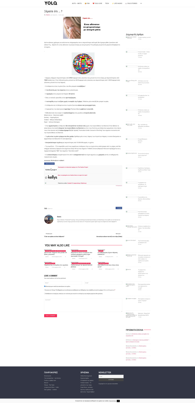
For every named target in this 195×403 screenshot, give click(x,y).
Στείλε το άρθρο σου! (50, 380)
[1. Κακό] (44, 160)
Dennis (48, 15)
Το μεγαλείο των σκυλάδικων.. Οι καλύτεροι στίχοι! (142, 184)
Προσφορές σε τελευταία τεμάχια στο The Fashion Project (73, 167)
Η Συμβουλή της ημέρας (87, 380)
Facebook (119, 208)
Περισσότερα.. (112, 401)
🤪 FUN (87, 3)
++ (141, 3)
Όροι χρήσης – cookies (50, 389)
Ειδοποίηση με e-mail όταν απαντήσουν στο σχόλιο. (57, 286)
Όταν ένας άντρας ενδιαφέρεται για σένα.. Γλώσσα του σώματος (144, 213)
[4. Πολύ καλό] (48, 160)
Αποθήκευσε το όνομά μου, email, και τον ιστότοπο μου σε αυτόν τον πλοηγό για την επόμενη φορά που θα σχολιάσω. (74, 293)
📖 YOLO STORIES (131, 3)
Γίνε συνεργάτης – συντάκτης (52, 378)
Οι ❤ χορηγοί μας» (119, 185)
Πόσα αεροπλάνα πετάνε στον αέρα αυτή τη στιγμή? (144, 286)
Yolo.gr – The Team (49, 385)
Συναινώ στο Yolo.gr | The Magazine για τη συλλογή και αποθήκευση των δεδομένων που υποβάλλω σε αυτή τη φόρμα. (80, 290)
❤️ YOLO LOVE (97, 3)
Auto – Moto (77, 3)
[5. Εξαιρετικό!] (49, 160)
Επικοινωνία (47, 376)
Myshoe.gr (83, 183)
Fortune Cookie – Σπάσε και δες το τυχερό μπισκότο (144, 53)
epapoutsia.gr (77, 183)
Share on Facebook (50, 163)
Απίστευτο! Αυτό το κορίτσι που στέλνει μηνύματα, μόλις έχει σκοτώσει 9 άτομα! (81, 254)
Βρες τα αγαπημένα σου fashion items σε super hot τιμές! (72, 175)
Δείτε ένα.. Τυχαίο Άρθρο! (87, 392)
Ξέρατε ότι (50, 208)
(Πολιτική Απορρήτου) (108, 290)
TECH (107, 3)
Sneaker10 (70, 183)
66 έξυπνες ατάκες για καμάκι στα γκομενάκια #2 (143, 68)
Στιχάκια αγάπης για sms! (144, 37)
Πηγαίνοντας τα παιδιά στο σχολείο (56, 265)
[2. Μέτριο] (46, 160)
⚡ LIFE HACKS (117, 3)
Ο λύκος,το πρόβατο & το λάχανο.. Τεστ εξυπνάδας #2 (144, 228)
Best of (46, 382)
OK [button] (118, 400)
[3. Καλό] (47, 160)
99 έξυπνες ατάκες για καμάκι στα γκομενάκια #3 (143, 111)
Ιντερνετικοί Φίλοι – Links (51, 387)
